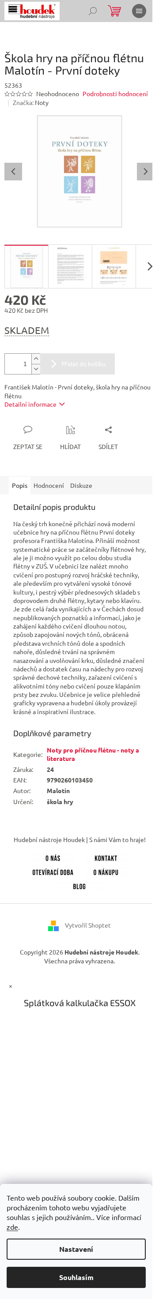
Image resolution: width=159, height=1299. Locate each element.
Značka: (31, 102)
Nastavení (76, 1249)
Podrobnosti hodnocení (115, 93)
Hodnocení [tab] (49, 485)
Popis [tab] (19, 485)
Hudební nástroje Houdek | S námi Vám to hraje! (80, 839)
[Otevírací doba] (53, 871)
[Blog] (79, 885)
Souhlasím (76, 1277)
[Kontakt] (106, 857)
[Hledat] (93, 11)
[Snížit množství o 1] (35, 369)
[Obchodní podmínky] (106, 871)
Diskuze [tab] (81, 485)
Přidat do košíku (83, 363)
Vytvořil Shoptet (88, 925)
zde (12, 1226)
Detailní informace (30, 404)
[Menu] (139, 11)
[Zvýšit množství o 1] (35, 359)
